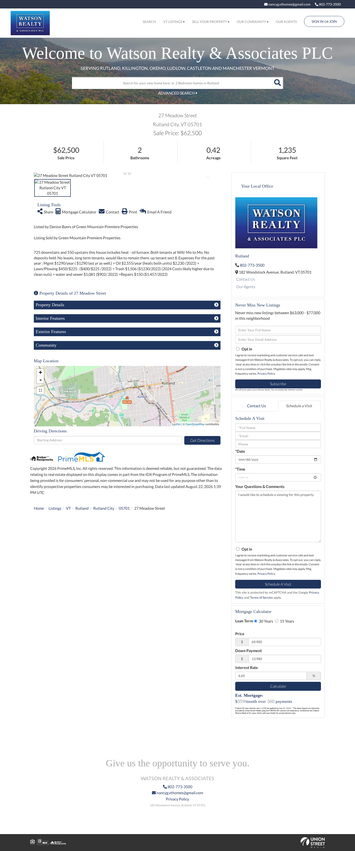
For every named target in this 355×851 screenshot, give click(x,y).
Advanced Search (176, 93)
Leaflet (176, 424)
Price (239, 633)
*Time (240, 469)
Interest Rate (246, 667)
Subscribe (278, 383)
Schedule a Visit (299, 405)
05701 (124, 508)
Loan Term (244, 620)
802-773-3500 (329, 4)
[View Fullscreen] (40, 390)
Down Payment (248, 650)
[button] (277, 83)
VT (68, 508)
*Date (240, 451)
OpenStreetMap (195, 424)
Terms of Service (261, 597)
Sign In (318, 21)
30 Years (265, 621)
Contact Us (245, 279)
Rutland (82, 508)
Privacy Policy (266, 373)
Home (39, 508)
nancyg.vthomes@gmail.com (289, 4)
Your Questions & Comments (259, 486)
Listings (55, 508)
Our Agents (245, 286)
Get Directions (202, 440)
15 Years (286, 621)
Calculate (278, 686)
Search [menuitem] (149, 22)
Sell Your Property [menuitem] (209, 22)
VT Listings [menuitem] (172, 22)
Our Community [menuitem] (251, 22)
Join (333, 21)
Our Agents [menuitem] (286, 22)
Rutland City (103, 508)
